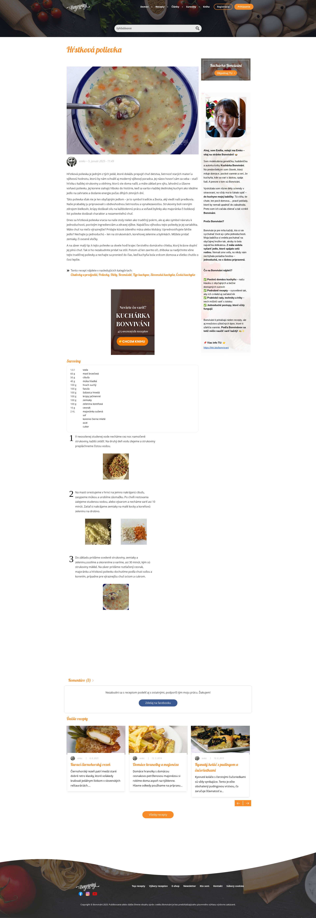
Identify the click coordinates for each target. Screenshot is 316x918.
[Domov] (78, 7)
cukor (86, 426)
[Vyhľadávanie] (197, 28)
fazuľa (86, 388)
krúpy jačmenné (92, 396)
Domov (144, 6)
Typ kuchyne (141, 275)
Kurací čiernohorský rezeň (90, 764)
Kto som (204, 886)
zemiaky (87, 400)
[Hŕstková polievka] (133, 106)
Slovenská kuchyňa (162, 275)
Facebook (80, 893)
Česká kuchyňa (185, 275)
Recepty (160, 6)
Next (247, 803)
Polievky (104, 275)
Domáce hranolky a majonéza (156, 764)
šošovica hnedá (91, 392)
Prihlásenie (244, 6)
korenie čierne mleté (94, 419)
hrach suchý (89, 384)
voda (85, 369)
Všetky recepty (158, 814)
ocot (85, 422)
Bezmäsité (125, 275)
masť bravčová (91, 373)
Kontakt (218, 886)
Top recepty (138, 886)
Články (175, 6)
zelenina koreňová (93, 403)
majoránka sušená (93, 411)
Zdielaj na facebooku (158, 703)
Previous (239, 803)
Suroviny (191, 6)
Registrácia (223, 6)
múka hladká (90, 381)
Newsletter (189, 886)
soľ (84, 415)
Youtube (94, 893)
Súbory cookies (235, 886)
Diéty (114, 275)
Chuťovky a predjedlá (84, 275)
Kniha (206, 6)
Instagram (87, 893)
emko (82, 161)
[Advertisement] (133, 649)
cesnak (86, 407)
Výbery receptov (158, 886)
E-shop (175, 886)
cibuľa (86, 377)
